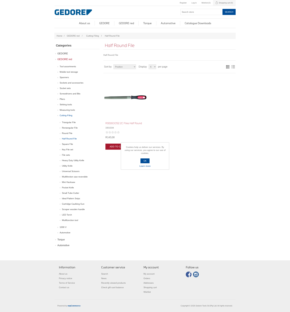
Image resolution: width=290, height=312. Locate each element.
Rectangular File (70, 128)
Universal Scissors (70, 171)
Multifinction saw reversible (75, 176)
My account (149, 274)
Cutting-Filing (66, 115)
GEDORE (104, 23)
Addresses (148, 283)
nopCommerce (74, 306)
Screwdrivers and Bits (70, 93)
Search (229, 12)
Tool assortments (68, 66)
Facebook (189, 274)
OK (145, 161)
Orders (146, 278)
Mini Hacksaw (68, 182)
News (103, 278)
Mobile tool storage (69, 72)
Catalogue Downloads (198, 23)
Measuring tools (67, 110)
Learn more (145, 166)
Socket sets (65, 88)
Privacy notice (65, 278)
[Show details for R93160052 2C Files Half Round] (125, 97)
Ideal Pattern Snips (71, 198)
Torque (147, 23)
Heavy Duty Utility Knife (73, 160)
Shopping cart (150, 287)
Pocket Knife (68, 187)
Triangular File (69, 122)
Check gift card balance (112, 287)
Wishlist (147, 292)
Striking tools (66, 104)
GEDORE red (126, 23)
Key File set (67, 149)
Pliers (62, 99)
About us (84, 23)
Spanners (64, 77)
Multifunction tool (70, 220)
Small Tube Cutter (70, 193)
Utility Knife (67, 166)
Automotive (168, 23)
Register (183, 3)
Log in (194, 3)
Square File (67, 144)
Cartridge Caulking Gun (73, 204)
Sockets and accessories (71, 83)
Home (59, 36)
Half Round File (69, 138)
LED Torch (67, 215)
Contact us (64, 287)
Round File (67, 133)
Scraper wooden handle (73, 209)
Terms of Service (67, 283)
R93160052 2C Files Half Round (123, 123)
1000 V (63, 227)
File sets (66, 155)
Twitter (196, 274)
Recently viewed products (113, 283)
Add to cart (117, 146)
